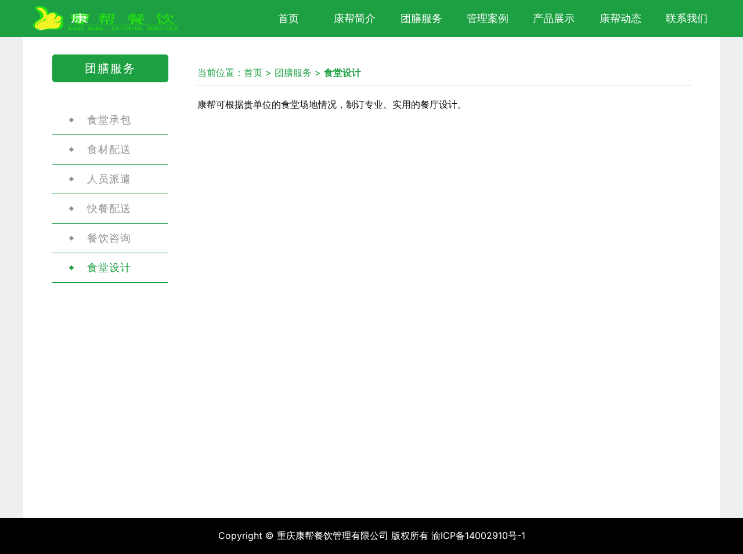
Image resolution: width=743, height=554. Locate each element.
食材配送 (109, 149)
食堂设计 (109, 267)
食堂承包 (109, 120)
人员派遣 (109, 179)
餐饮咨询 (109, 238)
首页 (288, 18)
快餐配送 (109, 208)
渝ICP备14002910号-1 (478, 535)
